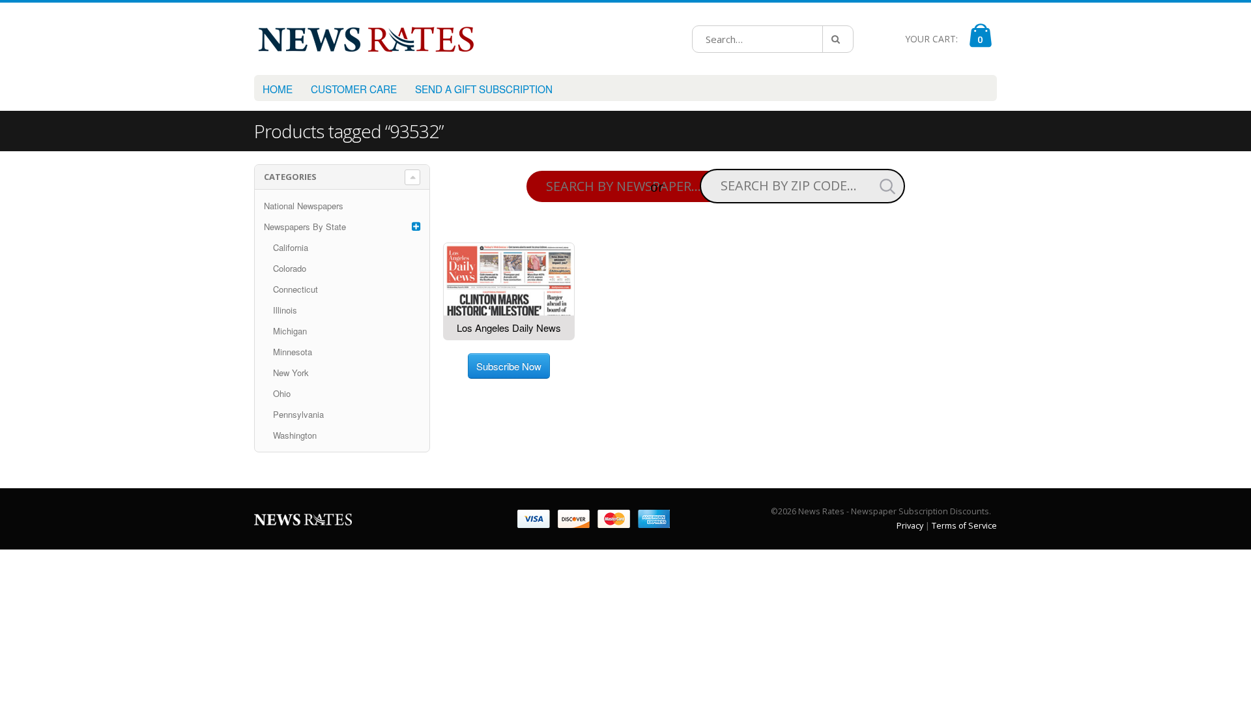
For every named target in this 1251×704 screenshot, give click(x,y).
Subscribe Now (508, 366)
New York (291, 372)
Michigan (290, 331)
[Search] (838, 39)
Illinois (285, 310)
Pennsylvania (298, 414)
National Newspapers (303, 205)
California (290, 247)
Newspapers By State (305, 226)
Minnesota (292, 351)
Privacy (910, 525)
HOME (278, 88)
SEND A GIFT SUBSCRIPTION (484, 88)
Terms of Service (964, 525)
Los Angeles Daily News (509, 327)
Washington (295, 435)
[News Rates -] (365, 38)
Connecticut (295, 289)
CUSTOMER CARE (354, 88)
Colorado (289, 268)
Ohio (282, 393)
